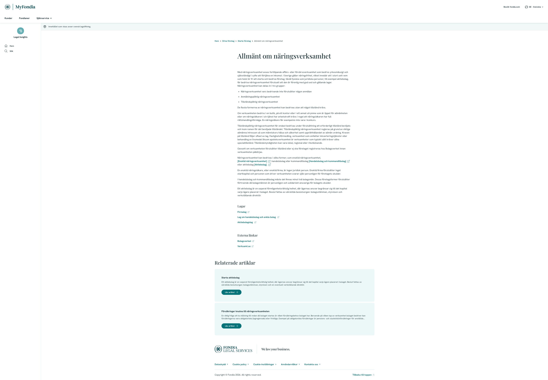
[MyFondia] (20, 7)
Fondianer (24, 18)
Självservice (43, 18)
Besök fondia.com (512, 7)
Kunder (8, 18)
